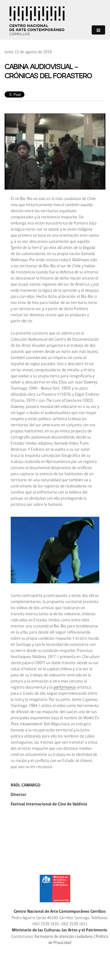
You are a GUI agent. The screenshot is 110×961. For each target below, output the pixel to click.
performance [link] (64, 687)
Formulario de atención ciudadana (64, 936)
